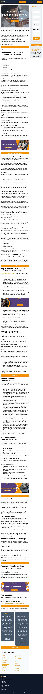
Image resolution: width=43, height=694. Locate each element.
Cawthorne (7, 603)
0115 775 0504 (22, 1)
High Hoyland (16, 603)
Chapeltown (21, 603)
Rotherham (4, 670)
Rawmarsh (4, 667)
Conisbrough (17, 655)
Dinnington (17, 666)
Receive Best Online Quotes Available (15, 153)
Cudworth (2, 603)
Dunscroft (17, 670)
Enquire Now (15, 496)
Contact (39, 1)
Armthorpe (17, 668)
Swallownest (17, 665)
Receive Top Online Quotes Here (15, 265)
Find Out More (14, 375)
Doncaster (17, 661)
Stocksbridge (4, 665)
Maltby (16, 663)
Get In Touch (14, 563)
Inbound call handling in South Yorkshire (8, 273)
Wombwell (11, 603)
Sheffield (17, 656)
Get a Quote (14, 21)
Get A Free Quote (15, 647)
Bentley (16, 660)
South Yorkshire (18, 658)
